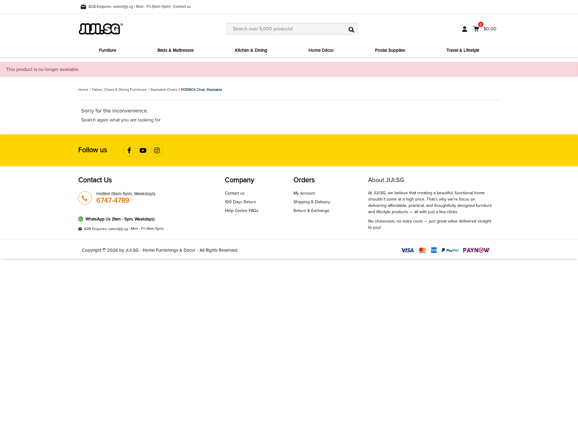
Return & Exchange (311, 210)
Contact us (182, 6)
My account (304, 193)
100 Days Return (240, 201)
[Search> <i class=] (352, 29)
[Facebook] (129, 150)
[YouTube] (143, 150)
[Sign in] (465, 29)
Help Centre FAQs (242, 210)
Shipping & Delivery (312, 201)
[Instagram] (157, 150)
